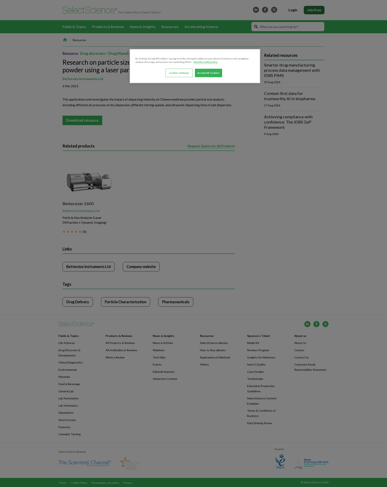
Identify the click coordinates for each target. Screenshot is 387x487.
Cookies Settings (179, 73)
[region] (194, 66)
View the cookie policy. (205, 62)
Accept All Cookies (208, 73)
